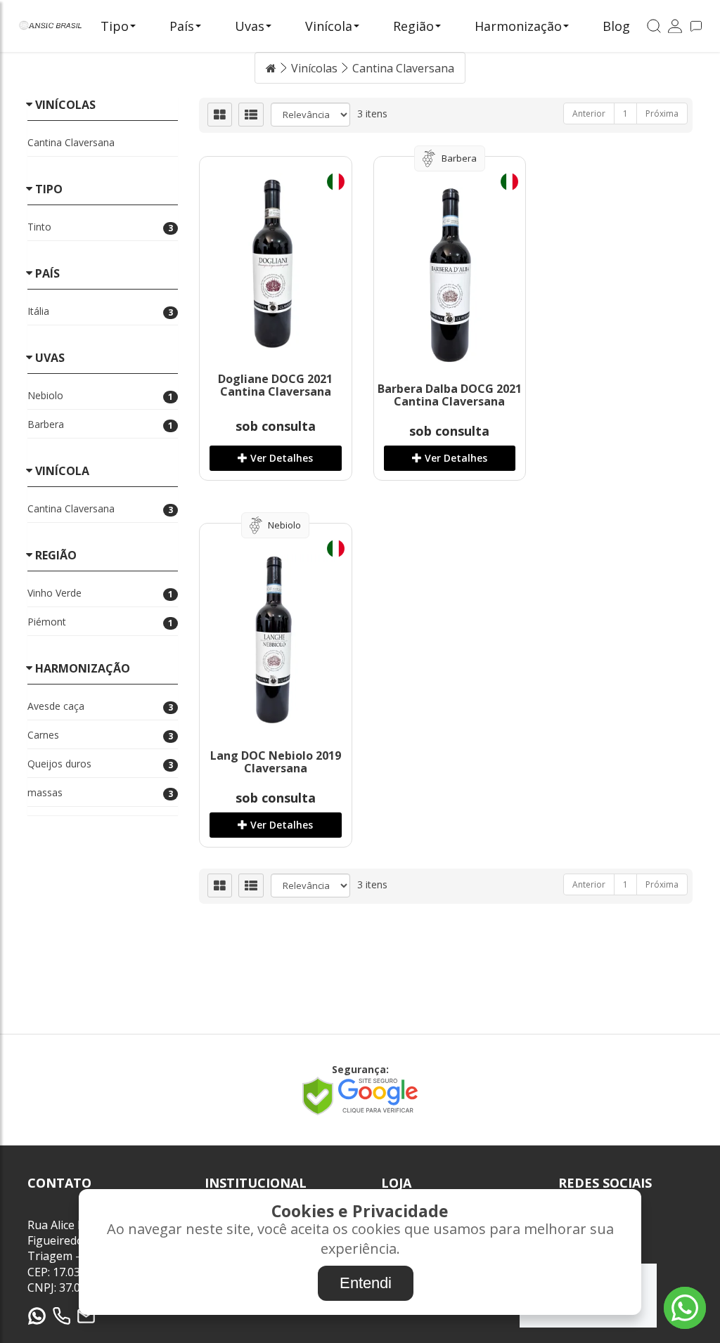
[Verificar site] (360, 1111)
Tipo (115, 26)
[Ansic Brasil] (50, 26)
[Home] (271, 68)
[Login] (675, 26)
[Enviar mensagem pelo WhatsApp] (684, 1308)
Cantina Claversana (403, 68)
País (181, 26)
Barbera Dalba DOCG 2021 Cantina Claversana (450, 395)
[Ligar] (61, 1316)
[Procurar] (654, 26)
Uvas (249, 26)
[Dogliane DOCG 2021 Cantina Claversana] (276, 261)
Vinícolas (314, 68)
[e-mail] (86, 1316)
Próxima (662, 113)
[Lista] (251, 114)
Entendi (366, 1283)
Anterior (588, 113)
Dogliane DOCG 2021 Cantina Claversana (275, 385)
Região (413, 26)
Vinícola (328, 26)
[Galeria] (219, 114)
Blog (616, 26)
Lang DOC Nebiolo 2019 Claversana (275, 762)
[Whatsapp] (36, 1316)
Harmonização (518, 26)
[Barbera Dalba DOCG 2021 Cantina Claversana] (450, 275)
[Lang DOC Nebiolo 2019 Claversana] (276, 642)
